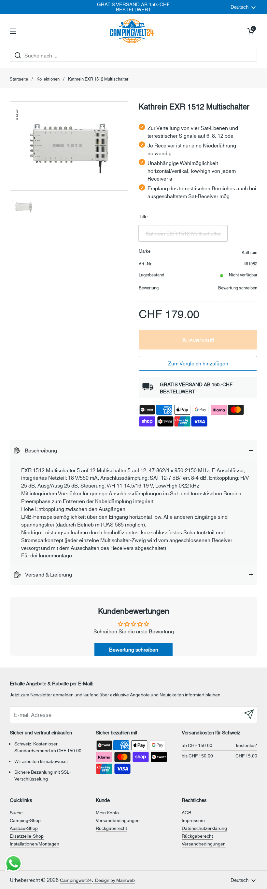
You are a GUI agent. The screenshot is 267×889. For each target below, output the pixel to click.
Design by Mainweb (114, 880)
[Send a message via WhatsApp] (13, 863)
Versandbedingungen (118, 820)
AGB (186, 812)
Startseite (19, 79)
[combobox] (133, 55)
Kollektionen (48, 79)
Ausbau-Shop (24, 828)
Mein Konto (107, 812)
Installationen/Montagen (34, 843)
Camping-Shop (25, 820)
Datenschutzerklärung (204, 828)
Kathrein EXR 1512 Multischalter (183, 233)
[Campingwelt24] (132, 31)
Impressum (193, 820)
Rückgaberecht (111, 828)
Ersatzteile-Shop (27, 835)
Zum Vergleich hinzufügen (198, 363)
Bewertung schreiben (237, 287)
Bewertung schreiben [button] (133, 649)
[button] (250, 31)
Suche (16, 812)
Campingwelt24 (76, 880)
